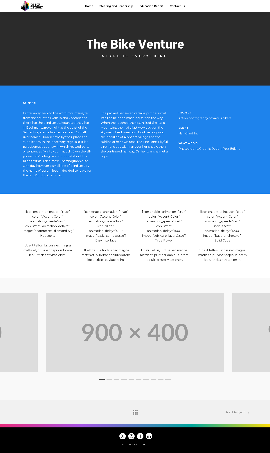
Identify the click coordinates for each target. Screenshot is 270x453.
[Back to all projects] (135, 411)
